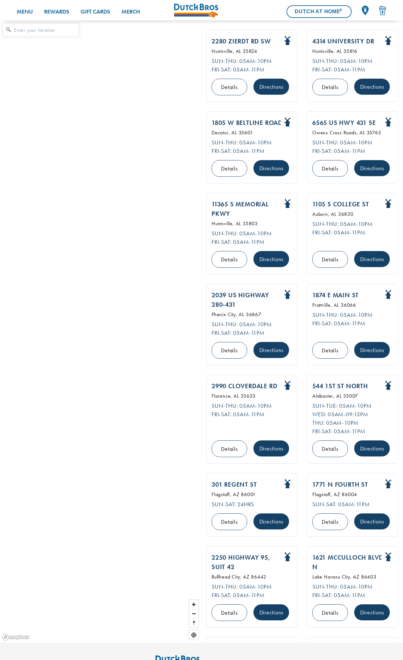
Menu (25, 11)
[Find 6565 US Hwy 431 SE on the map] (388, 121)
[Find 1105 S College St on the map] (388, 203)
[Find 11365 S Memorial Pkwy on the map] (287, 203)
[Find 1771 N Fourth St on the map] (388, 483)
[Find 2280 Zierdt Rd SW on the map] (287, 40)
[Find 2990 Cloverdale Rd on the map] (287, 385)
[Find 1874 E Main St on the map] (388, 294)
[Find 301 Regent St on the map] (287, 483)
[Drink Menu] (382, 10)
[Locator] (365, 10)
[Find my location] (193, 635)
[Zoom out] (193, 613)
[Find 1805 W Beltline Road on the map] (287, 121)
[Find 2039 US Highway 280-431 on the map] (287, 294)
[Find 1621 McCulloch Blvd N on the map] (388, 556)
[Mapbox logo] (16, 637)
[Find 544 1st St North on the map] (388, 385)
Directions (271, 86)
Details (229, 87)
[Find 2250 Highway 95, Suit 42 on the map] (287, 556)
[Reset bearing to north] (193, 622)
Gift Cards (95, 11)
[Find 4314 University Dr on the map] (388, 40)
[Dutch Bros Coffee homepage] (196, 10)
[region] (101, 331)
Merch (131, 11)
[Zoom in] (193, 604)
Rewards (56, 11)
